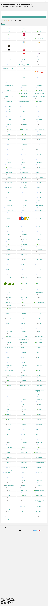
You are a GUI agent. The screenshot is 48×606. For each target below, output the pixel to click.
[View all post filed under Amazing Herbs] (9, 83)
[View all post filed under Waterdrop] (24, 512)
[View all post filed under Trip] (9, 495)
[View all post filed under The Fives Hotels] (9, 452)
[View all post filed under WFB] (24, 514)
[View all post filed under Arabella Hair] (9, 122)
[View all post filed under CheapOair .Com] (39, 172)
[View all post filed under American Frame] (9, 101)
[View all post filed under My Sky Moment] (39, 360)
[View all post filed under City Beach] (24, 177)
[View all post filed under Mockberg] (9, 355)
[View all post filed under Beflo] (9, 142)
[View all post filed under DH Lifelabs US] (39, 200)
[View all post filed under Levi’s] (24, 319)
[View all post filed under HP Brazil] (9, 277)
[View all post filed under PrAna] (9, 402)
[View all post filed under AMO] (39, 112)
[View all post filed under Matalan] (9, 345)
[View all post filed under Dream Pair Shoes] (39, 205)
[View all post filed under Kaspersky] (9, 305)
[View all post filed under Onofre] (39, 373)
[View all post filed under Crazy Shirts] (9, 190)
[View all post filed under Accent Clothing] (24, 59)
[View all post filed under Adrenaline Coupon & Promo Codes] (24, 64)
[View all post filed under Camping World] (39, 162)
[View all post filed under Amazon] (39, 83)
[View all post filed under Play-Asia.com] (24, 394)
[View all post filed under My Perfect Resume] (24, 360)
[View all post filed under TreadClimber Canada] (39, 493)
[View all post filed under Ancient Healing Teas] (24, 117)
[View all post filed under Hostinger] (9, 275)
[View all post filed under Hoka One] (24, 272)
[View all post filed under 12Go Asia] (39, 31)
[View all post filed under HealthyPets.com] (9, 267)
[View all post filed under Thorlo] (24, 460)
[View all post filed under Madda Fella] (9, 336)
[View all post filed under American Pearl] (39, 101)
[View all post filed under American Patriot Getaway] (24, 101)
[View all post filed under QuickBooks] (39, 404)
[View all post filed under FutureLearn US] (9, 249)
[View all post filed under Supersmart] (24, 445)
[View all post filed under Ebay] (24, 218)
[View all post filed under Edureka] (9, 224)
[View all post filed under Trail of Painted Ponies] (39, 488)
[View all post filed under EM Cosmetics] (24, 227)
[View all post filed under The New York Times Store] (39, 452)
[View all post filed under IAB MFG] (39, 277)
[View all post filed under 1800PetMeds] (9, 38)
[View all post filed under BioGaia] (39, 147)
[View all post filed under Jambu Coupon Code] (39, 292)
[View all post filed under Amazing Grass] (39, 80)
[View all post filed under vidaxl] (9, 507)
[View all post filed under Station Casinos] (24, 440)
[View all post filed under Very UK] (24, 504)
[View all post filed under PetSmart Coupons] (9, 383)
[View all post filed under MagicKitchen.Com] (39, 336)
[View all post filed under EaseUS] (9, 213)
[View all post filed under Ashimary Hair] (24, 124)
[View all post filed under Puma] (9, 404)
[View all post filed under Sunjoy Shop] (9, 445)
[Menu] (2, 1)
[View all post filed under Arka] (24, 122)
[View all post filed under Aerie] (39, 64)
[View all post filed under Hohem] (9, 272)
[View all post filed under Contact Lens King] (9, 188)
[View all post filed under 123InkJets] (24, 31)
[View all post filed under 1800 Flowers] (9, 34)
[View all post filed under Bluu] (9, 152)
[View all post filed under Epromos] (24, 229)
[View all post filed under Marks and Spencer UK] (24, 342)
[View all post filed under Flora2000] (39, 244)
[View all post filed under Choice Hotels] (24, 175)
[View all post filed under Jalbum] (24, 292)
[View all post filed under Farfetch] (9, 239)
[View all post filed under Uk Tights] (9, 498)
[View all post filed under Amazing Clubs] (24, 80)
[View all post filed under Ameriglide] (9, 109)
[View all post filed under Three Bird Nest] (39, 470)
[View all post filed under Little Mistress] (24, 324)
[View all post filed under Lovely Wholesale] (9, 331)
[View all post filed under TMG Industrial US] (24, 480)
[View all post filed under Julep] (39, 297)
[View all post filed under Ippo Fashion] (24, 290)
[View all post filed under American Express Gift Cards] (24, 99)
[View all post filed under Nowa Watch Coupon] (9, 370)
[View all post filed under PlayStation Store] (24, 397)
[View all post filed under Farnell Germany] (24, 239)
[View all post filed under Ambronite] (9, 90)
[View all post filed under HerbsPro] (24, 270)
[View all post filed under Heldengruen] (9, 270)
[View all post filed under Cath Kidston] (9, 167)
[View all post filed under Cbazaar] (24, 167)
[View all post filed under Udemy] (24, 495)
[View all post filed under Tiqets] (39, 478)
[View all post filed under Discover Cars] (9, 205)
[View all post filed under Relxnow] (39, 409)
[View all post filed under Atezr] (24, 127)
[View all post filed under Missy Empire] (9, 353)
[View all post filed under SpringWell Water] (9, 437)
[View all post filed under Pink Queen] (9, 388)
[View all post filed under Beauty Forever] (39, 137)
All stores (20, 530)
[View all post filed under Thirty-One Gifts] (9, 457)
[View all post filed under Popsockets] (39, 399)
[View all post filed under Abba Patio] (9, 57)
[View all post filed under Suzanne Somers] (9, 447)
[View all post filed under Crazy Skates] (24, 190)
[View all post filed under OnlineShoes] (24, 373)
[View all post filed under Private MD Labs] (39, 402)
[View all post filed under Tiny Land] (24, 478)
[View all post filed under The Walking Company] (24, 455)
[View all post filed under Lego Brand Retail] (9, 319)
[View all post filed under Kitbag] (24, 311)
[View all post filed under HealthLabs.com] (24, 265)
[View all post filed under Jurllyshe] (24, 300)
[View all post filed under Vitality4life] (9, 509)
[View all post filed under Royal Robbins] (9, 419)
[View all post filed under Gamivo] (9, 252)
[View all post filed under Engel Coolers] (39, 227)
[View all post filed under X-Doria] (39, 514)
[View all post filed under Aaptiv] (39, 53)
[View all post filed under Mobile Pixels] (39, 353)
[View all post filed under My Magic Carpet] (9, 360)
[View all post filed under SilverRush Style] (39, 430)
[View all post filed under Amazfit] (9, 80)
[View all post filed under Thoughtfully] (9, 465)
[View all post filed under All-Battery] (9, 75)
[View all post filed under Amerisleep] (24, 109)
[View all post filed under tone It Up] (9, 483)
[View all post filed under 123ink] (9, 31)
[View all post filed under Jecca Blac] (24, 295)
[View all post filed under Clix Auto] (39, 180)
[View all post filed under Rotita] (24, 417)
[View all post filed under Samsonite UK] (24, 422)
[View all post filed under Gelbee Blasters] (39, 252)
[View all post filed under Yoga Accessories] (9, 517)
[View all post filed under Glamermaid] (24, 254)
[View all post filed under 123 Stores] (39, 28)
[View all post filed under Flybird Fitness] (9, 247)
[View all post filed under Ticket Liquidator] (39, 473)
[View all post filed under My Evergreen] (39, 358)
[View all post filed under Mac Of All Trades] (39, 334)
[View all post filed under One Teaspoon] (39, 370)
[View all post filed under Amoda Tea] (9, 114)
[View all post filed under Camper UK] (24, 162)
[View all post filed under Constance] (39, 185)
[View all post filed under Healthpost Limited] (39, 265)
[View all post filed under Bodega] (39, 152)
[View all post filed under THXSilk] (24, 473)
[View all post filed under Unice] (39, 498)
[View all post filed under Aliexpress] (39, 72)
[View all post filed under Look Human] (24, 326)
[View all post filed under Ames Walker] (9, 112)
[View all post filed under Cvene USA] (39, 193)
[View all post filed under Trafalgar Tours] (39, 485)
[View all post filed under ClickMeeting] (24, 180)
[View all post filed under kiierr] (39, 308)
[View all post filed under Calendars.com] (39, 160)
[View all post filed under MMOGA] (24, 353)
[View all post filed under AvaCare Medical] (24, 132)
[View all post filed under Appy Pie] (24, 119)
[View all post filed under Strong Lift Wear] (39, 442)
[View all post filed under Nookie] (24, 368)
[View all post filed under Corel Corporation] (24, 188)
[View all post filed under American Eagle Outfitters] (9, 99)
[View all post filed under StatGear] (39, 437)
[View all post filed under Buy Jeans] (24, 160)
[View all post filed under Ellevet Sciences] (9, 227)
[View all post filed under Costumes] (39, 188)
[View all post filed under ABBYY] (24, 57)
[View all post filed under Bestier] (39, 145)
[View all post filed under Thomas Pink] (9, 460)
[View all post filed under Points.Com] (9, 399)
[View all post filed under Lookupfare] (39, 326)
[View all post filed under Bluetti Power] (39, 150)
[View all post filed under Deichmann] (24, 198)
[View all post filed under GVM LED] (39, 257)
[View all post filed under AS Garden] (39, 122)
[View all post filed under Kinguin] (9, 311)
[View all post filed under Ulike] (24, 498)
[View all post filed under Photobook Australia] (24, 383)
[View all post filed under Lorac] (9, 329)
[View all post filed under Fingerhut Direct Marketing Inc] (39, 242)
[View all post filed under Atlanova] (39, 127)
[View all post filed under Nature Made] (24, 365)
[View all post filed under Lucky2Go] (9, 334)
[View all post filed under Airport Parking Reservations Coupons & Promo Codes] (39, 68)
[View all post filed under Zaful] (9, 519)
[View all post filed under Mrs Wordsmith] (24, 358)
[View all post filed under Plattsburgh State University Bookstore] (39, 391)
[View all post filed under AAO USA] (24, 53)
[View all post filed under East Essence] (24, 213)
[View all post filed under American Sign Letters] (24, 104)
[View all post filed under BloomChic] (24, 150)
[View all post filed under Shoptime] (39, 427)
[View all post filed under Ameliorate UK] (39, 90)
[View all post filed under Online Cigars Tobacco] (9, 373)
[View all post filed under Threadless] (39, 468)
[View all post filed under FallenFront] (9, 237)
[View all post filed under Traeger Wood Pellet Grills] (9, 485)
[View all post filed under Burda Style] (39, 157)
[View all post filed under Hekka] (39, 267)
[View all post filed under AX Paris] (24, 134)
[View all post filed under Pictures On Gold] (39, 385)
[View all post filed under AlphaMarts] (24, 78)
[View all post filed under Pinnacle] (24, 388)
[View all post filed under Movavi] (9, 358)
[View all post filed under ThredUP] (24, 470)
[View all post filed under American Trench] (39, 107)
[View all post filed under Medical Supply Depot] (9, 347)
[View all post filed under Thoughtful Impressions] (39, 462)
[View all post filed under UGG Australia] (39, 495)
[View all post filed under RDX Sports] (9, 409)
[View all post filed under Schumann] (24, 425)
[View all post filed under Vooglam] (39, 509)
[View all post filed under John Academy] (9, 297)
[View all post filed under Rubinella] (24, 419)
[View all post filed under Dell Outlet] (39, 198)
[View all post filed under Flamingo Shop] (24, 244)
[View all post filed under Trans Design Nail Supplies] (39, 490)
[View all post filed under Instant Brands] (39, 283)
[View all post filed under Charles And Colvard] (24, 170)
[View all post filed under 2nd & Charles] (9, 42)
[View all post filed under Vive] (24, 509)
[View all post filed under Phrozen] (9, 385)
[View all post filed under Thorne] (39, 460)
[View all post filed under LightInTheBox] (9, 321)
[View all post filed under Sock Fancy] (39, 432)
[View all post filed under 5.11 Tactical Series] (9, 49)
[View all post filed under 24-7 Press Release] (39, 38)
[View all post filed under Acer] (9, 62)
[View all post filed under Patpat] (9, 380)
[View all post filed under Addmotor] (39, 62)
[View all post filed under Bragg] (9, 157)
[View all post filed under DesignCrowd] (24, 200)
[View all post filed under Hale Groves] (39, 260)
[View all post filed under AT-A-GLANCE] (9, 127)
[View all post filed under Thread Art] (39, 465)
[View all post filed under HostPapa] (24, 275)
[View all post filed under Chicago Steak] (9, 175)
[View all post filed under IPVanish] (39, 290)
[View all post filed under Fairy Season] (39, 234)
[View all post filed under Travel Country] (24, 493)
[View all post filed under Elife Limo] (39, 224)
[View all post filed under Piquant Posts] (39, 388)
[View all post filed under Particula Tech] (9, 378)
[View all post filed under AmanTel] (39, 78)
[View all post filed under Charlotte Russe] (9, 172)
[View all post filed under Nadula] (24, 363)
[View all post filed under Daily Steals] (9, 195)
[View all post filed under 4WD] (24, 46)
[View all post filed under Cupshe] (24, 193)
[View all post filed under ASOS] (39, 124)
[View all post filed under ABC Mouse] (39, 57)
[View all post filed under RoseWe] (9, 417)
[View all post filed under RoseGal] (39, 414)
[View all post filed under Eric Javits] (39, 229)
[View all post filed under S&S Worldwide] (9, 422)
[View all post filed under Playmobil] (9, 397)
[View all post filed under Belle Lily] (39, 142)
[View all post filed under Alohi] (39, 75)
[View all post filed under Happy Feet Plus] (39, 262)
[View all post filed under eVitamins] (9, 234)
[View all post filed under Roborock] (24, 414)
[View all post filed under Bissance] (9, 150)
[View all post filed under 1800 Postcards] (24, 34)
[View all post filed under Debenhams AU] (9, 198)
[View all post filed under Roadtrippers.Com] (9, 414)
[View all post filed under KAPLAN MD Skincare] (9, 302)
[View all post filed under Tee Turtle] (9, 450)
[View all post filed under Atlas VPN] (9, 129)
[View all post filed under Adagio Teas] (24, 62)
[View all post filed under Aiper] (24, 68)
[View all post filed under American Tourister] (24, 107)
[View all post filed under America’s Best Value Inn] (24, 93)
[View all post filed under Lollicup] (9, 326)
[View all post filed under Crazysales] (39, 190)
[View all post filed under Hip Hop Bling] (39, 270)
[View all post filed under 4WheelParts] (39, 46)
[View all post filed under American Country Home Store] (39, 96)
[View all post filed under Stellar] (9, 442)
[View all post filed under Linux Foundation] (39, 321)
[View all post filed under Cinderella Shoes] (9, 177)
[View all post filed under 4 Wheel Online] (9, 46)
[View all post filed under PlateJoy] (24, 391)
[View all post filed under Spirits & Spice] (24, 435)
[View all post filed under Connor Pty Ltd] (24, 185)
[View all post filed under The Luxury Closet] (24, 452)
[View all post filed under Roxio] (39, 417)
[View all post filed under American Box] (24, 96)
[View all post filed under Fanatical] (39, 237)
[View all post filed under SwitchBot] (24, 447)
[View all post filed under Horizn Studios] (39, 272)
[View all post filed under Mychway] (9, 363)
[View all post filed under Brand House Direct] (24, 157)
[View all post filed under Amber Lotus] (39, 85)
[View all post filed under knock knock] (9, 314)
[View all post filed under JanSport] (9, 295)
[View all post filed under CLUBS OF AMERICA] (9, 183)
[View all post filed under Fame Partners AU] (24, 237)
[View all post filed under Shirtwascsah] (24, 427)
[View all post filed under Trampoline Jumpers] (24, 490)
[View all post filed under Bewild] (24, 147)
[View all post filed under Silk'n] (24, 430)
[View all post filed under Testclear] (39, 450)
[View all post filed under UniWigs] (9, 501)
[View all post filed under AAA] (9, 53)
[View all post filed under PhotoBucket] (39, 383)
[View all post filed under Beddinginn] (24, 139)
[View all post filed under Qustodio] (24, 407)
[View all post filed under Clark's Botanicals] (39, 177)
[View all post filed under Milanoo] (24, 350)
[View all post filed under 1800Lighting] (39, 34)
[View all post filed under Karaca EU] (24, 302)
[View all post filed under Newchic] (9, 368)
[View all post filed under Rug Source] (39, 419)
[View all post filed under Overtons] (9, 375)
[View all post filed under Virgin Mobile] (39, 507)
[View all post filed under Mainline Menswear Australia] (24, 339)
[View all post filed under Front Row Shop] (39, 247)
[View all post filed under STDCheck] (39, 440)
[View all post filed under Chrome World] (39, 175)
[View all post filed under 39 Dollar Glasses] (39, 42)
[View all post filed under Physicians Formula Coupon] (24, 385)
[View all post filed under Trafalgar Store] (24, 485)
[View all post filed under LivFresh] (39, 324)
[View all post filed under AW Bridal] (9, 134)
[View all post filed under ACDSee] (39, 59)
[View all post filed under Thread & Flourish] (24, 465)
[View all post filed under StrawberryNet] (24, 442)
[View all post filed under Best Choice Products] (24, 145)
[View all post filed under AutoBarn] (9, 132)
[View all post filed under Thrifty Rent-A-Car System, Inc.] (9, 473)
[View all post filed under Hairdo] (9, 260)
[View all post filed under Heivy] (24, 267)
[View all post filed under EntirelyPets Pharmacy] (9, 229)
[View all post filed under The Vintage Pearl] (9, 455)
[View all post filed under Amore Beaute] (39, 114)
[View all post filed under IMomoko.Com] (24, 283)
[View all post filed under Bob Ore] (24, 152)
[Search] (45, 1)
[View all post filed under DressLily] (39, 208)
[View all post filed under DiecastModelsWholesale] (24, 203)
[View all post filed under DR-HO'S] (24, 205)
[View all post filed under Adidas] (9, 64)
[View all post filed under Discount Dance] (39, 203)
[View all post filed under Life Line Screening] (39, 319)
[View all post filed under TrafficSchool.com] (24, 488)
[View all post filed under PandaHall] (39, 375)
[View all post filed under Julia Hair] (9, 300)
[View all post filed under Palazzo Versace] (24, 375)
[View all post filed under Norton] (39, 368)
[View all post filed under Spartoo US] (9, 435)
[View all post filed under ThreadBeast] (24, 468)
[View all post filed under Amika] (24, 112)
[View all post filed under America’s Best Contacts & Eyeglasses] (9, 93)
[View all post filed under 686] (24, 49)
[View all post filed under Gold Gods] (39, 254)
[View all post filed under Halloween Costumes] (9, 262)
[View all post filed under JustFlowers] (39, 300)
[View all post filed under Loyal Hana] (24, 331)
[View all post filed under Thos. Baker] (9, 462)
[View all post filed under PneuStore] (39, 397)
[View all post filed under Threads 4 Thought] (9, 470)
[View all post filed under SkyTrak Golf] (9, 432)
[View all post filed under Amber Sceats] (24, 88)
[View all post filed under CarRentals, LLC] (39, 165)
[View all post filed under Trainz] (9, 490)
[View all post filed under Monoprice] (39, 355)
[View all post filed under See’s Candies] (9, 427)
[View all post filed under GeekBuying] (24, 252)
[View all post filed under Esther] (9, 232)
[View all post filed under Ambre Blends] (39, 88)
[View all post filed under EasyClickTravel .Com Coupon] (39, 213)
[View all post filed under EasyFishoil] (9, 218)
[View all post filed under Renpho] (9, 412)
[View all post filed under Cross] (9, 193)
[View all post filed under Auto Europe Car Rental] (39, 129)
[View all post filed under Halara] (24, 260)
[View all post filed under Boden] (9, 155)
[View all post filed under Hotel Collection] (39, 275)
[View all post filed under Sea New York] (39, 425)
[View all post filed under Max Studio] (39, 345)
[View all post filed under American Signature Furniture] (39, 104)
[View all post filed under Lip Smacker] (9, 324)
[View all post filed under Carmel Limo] (24, 165)
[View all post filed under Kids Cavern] (24, 308)
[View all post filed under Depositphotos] (9, 200)
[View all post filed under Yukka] (39, 517)
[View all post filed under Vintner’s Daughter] (24, 507)
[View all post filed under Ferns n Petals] (9, 242)
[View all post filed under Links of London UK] (24, 321)
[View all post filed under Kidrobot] (9, 308)
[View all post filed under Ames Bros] (39, 109)
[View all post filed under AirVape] (9, 72)
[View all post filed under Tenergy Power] (24, 450)
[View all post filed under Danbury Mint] (24, 195)
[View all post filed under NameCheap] (39, 363)
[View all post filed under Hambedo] (24, 262)
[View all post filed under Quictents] (9, 407)
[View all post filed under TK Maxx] (9, 480)
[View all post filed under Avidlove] (39, 132)
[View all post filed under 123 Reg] (24, 28)
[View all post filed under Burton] (9, 160)
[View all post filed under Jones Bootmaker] (24, 297)
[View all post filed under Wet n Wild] (9, 514)
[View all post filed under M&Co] (24, 334)
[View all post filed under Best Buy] (9, 145)
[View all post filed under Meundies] (9, 350)
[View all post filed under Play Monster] (9, 394)
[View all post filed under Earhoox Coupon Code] (39, 210)
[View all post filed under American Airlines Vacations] (39, 93)
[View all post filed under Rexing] (24, 412)
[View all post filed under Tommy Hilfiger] (39, 480)
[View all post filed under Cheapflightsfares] (24, 172)
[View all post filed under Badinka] (39, 134)
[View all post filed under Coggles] (39, 183)
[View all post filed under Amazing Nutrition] (24, 83)
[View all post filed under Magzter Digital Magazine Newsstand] (9, 339)
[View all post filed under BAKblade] (9, 137)
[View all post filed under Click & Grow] (9, 180)
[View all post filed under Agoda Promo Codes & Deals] (9, 68)
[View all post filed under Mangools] (9, 342)
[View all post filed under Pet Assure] (24, 380)
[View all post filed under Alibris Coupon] (24, 72)
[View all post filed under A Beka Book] (39, 49)
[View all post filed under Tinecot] (9, 478)
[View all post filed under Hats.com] (9, 265)
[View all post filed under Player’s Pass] (39, 394)
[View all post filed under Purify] (24, 404)
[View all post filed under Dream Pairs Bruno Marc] (9, 208)
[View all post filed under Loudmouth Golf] (39, 329)
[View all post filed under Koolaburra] (24, 314)
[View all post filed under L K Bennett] (39, 314)
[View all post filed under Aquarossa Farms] (39, 119)
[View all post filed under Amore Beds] (9, 117)
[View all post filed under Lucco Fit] (39, 331)
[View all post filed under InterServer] (9, 290)
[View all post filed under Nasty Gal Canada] (9, 365)
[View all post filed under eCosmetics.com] (39, 218)
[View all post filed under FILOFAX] (24, 242)
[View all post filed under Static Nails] (9, 440)
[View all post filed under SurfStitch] (39, 445)
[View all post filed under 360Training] (24, 42)
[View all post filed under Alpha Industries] (9, 78)
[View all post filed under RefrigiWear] (24, 409)
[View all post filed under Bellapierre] (24, 142)
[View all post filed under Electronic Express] (24, 224)
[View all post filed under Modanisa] (24, 355)
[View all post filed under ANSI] (39, 117)
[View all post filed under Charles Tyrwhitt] (39, 170)
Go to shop (24, 17)
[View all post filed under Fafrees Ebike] (24, 234)
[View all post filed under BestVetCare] (9, 147)
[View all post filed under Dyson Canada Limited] (9, 210)
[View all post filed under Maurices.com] (24, 345)
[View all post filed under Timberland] (24, 475)
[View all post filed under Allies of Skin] (24, 75)
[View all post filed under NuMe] (24, 370)
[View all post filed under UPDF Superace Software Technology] (39, 501)
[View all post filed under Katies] (24, 305)
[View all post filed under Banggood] (24, 137)
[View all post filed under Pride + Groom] (24, 402)
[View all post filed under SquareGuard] (24, 437)
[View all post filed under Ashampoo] (9, 124)
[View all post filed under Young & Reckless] (24, 517)
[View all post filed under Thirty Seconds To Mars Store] (39, 455)
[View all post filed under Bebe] (9, 139)
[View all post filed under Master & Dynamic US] (39, 342)
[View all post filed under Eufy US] (24, 232)
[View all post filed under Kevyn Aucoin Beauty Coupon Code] (39, 305)
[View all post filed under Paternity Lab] (24, 378)
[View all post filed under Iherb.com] (9, 283)
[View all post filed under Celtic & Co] (39, 167)
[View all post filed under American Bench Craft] (9, 96)
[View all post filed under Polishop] (24, 399)
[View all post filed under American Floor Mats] (39, 99)
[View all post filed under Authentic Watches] (24, 129)
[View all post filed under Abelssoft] (9, 59)
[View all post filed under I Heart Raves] (24, 277)
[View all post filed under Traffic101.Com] (9, 488)
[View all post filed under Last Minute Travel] (9, 316)
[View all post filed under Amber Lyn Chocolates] (9, 88)
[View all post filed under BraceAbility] (39, 155)
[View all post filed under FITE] (9, 244)
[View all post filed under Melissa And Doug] (24, 347)
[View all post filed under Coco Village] (24, 183)
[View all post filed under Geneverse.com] (9, 254)
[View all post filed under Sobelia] (24, 432)
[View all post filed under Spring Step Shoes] (39, 435)
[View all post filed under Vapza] (9, 504)
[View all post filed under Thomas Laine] (39, 457)
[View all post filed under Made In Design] (24, 336)
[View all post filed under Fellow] (39, 239)
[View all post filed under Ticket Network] (9, 475)
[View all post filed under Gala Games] (39, 249)
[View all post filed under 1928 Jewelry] (24, 38)
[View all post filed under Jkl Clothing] (39, 295)
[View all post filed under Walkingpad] (9, 512)
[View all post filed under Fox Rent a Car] (24, 247)
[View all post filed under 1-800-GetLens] (9, 28)
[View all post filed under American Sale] (9, 104)
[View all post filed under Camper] (9, 162)
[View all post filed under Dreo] (24, 208)
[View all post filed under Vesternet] (39, 504)
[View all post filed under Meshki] (39, 347)
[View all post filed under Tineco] (39, 475)
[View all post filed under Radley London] (39, 407)
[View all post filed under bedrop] (39, 139)
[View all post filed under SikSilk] (9, 430)
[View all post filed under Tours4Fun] (39, 483)
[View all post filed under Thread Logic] (9, 468)
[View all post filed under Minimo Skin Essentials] (39, 350)
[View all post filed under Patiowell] (39, 378)
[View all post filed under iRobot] (9, 292)
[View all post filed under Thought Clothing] (24, 462)
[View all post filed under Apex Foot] (9, 119)
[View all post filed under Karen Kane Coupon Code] (39, 302)
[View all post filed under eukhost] (39, 232)
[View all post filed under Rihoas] (39, 412)
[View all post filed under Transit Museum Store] (9, 493)
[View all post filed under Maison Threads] (39, 339)
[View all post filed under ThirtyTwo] (24, 457)
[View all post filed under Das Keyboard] (39, 195)
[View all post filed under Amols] (24, 114)
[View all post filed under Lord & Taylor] (24, 329)
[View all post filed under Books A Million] (24, 155)
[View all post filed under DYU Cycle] (24, 210)
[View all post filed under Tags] (39, 447)
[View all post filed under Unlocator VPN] (24, 501)
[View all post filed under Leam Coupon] (39, 316)
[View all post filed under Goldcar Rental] (9, 257)
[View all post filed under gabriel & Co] (24, 249)
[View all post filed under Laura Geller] (24, 316)
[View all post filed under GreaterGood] (24, 257)
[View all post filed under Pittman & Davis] (9, 391)
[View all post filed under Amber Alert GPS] (24, 85)
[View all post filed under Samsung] (39, 422)
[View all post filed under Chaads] (9, 170)
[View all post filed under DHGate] (9, 203)
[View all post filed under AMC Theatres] (24, 90)
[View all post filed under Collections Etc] (9, 185)
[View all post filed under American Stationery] (9, 107)
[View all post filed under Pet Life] (39, 380)
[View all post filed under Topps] (24, 483)
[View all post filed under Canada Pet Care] (9, 165)
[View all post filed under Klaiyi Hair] (39, 311)
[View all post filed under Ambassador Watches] (9, 85)
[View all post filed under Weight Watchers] (39, 512)
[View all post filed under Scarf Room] (9, 425)
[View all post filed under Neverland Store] (39, 365)
